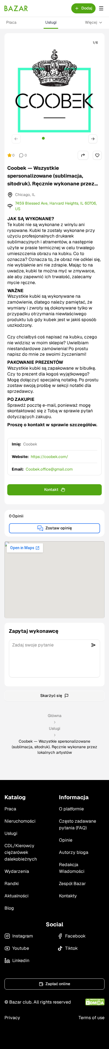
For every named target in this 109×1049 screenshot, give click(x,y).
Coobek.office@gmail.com (49, 469)
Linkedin (20, 960)
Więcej (91, 22)
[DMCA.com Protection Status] (95, 1002)
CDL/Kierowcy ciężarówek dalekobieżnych (20, 852)
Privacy (12, 1018)
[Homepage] (16, 8)
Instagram (22, 936)
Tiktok (71, 948)
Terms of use (92, 1018)
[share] (83, 155)
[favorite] (97, 155)
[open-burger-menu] (101, 8)
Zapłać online (58, 983)
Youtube (20, 948)
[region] (54, 92)
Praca (11, 22)
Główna (54, 715)
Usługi (50, 22)
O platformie (71, 809)
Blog (9, 908)
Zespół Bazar (72, 883)
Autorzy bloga (73, 852)
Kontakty (68, 896)
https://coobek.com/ (49, 456)
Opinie (65, 840)
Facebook (75, 936)
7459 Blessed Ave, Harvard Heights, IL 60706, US (56, 206)
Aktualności (16, 896)
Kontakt (51, 489)
